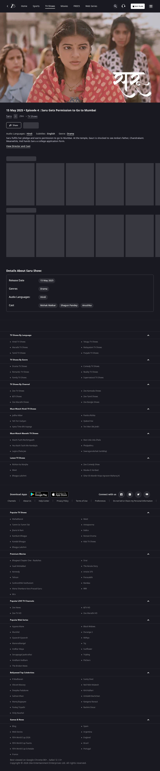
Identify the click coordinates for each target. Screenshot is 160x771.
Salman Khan (18, 696)
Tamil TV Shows (19, 353)
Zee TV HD (16, 613)
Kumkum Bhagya (19, 536)
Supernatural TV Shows (93, 377)
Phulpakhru (88, 445)
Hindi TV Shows (18, 341)
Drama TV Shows (19, 366)
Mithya (86, 637)
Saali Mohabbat (19, 566)
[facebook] (121, 494)
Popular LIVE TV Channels (22, 601)
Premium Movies (18, 554)
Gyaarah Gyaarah (20, 637)
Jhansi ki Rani (17, 530)
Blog (14, 726)
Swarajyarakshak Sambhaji (95, 451)
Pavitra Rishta (89, 415)
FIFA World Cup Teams (22, 743)
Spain (85, 726)
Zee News (16, 607)
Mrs (14, 594)
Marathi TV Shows (20, 347)
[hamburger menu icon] (150, 6)
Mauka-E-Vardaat (91, 470)
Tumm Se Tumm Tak (21, 524)
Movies (64, 6)
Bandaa (86, 583)
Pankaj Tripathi (18, 707)
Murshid (15, 632)
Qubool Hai (88, 421)
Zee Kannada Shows (92, 390)
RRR (85, 588)
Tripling (86, 654)
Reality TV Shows (90, 372)
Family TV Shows (19, 377)
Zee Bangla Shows (91, 402)
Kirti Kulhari (88, 690)
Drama (70, 133)
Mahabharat (17, 519)
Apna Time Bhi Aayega (22, 426)
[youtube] (146, 494)
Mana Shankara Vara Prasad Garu (27, 588)
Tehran (15, 577)
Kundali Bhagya (19, 541)
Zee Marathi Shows (20, 402)
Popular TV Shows (18, 512)
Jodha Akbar (17, 415)
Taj (84, 643)
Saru (9, 116)
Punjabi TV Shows (91, 353)
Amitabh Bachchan (91, 696)
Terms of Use (82, 501)
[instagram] (130, 494)
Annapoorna (88, 524)
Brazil (85, 743)
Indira (86, 530)
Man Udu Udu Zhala (92, 440)
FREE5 (77, 6)
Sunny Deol (88, 679)
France (15, 754)
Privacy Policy (62, 501)
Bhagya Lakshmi (19, 475)
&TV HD (86, 607)
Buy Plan (139, 6)
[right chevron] (9, 184)
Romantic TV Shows (20, 372)
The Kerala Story (90, 566)
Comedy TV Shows (91, 366)
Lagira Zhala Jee (19, 451)
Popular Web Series (19, 620)
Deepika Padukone (20, 690)
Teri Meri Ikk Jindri (91, 426)
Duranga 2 (88, 632)
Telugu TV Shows (90, 341)
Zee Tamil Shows (90, 396)
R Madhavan (17, 679)
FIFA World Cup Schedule (23, 748)
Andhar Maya (18, 649)
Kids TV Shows (89, 541)
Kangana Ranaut (90, 701)
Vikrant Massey (18, 684)
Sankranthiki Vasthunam (22, 583)
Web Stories (17, 732)
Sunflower (87, 649)
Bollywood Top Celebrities (22, 673)
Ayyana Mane (18, 626)
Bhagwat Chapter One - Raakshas (26, 560)
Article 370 (88, 571)
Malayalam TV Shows (92, 347)
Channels (12, 501)
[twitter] (138, 494)
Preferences (100, 501)
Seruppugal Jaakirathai (22, 654)
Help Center (44, 501)
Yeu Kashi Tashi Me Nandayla (25, 445)
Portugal (87, 748)
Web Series (91, 6)
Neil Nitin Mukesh (91, 684)
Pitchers (86, 660)
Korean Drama (89, 536)
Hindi (29, 133)
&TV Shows (17, 396)
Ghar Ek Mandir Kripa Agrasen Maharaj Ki (101, 475)
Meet (14, 470)
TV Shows (50, 6)
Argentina (87, 732)
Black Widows (89, 626)
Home (24, 6)
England (86, 737)
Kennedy (16, 571)
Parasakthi (88, 577)
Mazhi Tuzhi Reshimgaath (23, 440)
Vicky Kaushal (18, 713)
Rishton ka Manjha (20, 464)
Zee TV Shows (18, 390)
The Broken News (20, 666)
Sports (36, 6)
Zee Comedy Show (91, 464)
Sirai (85, 560)
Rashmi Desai (89, 707)
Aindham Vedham (20, 660)
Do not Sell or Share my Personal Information (132, 501)
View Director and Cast (18, 146)
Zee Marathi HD (90, 613)
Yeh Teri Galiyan (19, 421)
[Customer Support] (123, 6)
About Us (27, 501)
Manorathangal (19, 643)
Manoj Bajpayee (19, 701)
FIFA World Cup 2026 (21, 737)
